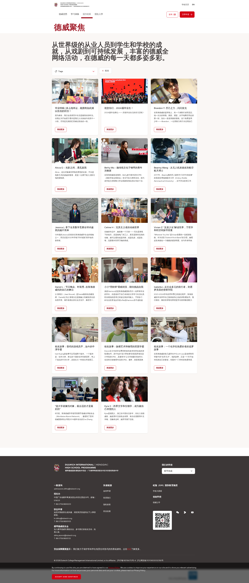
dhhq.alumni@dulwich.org (65, 535)
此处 (129, 549)
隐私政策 (107, 504)
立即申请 (185, 14)
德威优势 (63, 14)
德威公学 (156, 502)
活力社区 (87, 14)
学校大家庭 (157, 491)
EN (193, 5)
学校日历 (185, 5)
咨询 (170, 14)
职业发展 (107, 511)
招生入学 (99, 14)
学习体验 (75, 14)
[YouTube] (192, 512)
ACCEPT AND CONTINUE (66, 577)
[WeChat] (177, 512)
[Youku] (185, 512)
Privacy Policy (114, 568)
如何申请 (107, 491)
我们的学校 (167, 465)
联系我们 (107, 498)
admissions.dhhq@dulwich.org (67, 489)
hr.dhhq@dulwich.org (63, 518)
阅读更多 (60, 129)
